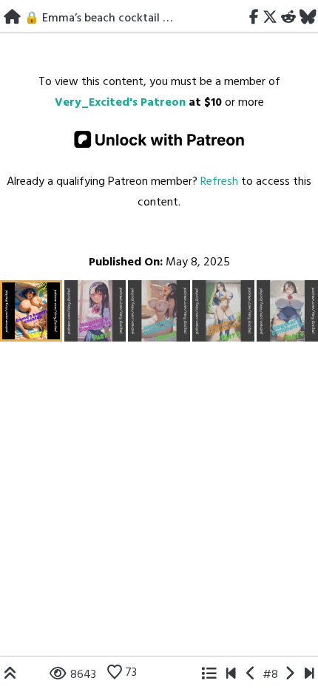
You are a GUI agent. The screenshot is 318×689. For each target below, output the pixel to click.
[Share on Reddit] (288, 18)
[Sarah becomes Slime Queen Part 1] (231, 675)
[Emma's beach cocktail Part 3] (251, 675)
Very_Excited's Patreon (120, 102)
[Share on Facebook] (254, 18)
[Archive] (208, 675)
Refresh (219, 181)
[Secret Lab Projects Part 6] (309, 675)
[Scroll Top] (10, 675)
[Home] (12, 18)
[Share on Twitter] (270, 18)
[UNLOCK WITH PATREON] (159, 140)
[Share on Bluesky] (307, 18)
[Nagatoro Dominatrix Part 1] (289, 675)
